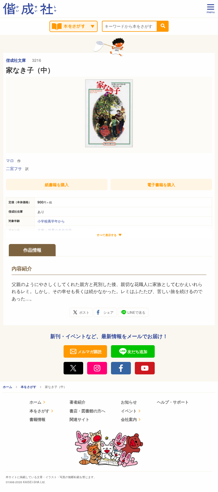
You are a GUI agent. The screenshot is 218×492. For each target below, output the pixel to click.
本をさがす (28, 387)
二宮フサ (14, 168)
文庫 (40, 230)
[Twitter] (73, 368)
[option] (109, 115)
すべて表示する (107, 235)
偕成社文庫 (16, 60)
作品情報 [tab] (32, 250)
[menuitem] (42, 402)
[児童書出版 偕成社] (29, 9)
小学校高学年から (51, 221)
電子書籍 (161, 184)
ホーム (7, 387)
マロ (10, 160)
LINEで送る (136, 312)
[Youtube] (145, 368)
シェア (108, 312)
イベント (129, 410)
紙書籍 (57, 184)
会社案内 (129, 419)
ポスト (84, 312)
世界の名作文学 (60, 230)
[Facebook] (121, 368)
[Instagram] (97, 368)
